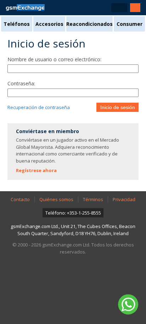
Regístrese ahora (36, 170)
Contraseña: (21, 83)
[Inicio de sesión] (135, 7)
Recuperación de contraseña (38, 107)
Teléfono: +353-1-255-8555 (73, 213)
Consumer (129, 24)
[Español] (119, 7)
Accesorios (49, 24)
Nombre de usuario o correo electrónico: (54, 59)
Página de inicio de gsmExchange (25, 7)
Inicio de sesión (117, 107)
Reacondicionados (89, 24)
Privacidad (124, 199)
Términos (93, 199)
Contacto (20, 199)
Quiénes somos (56, 199)
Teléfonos (17, 24)
